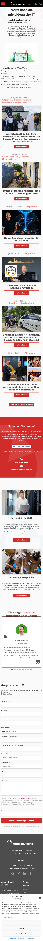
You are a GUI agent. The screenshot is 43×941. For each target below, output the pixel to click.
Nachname (4, 719)
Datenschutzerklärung (20, 798)
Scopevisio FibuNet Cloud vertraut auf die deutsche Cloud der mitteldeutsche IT (21, 387)
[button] (40, 898)
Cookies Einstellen (21, 934)
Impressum (31, 938)
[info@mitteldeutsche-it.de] (21, 465)
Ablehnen (21, 928)
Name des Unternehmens (9, 736)
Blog (24, 892)
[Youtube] (12, 873)
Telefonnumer (5, 728)
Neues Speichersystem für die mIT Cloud (21, 239)
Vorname (4, 710)
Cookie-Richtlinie (14, 938)
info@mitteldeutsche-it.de (21, 469)
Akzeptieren (21, 923)
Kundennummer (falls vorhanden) (12, 745)
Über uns (25, 885)
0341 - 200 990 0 (21, 462)
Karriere (25, 889)
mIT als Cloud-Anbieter (10, 890)
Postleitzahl (5, 763)
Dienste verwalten (8, 917)
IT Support (26, 882)
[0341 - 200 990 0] (21, 459)
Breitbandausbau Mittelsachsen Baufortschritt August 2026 (21, 192)
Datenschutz (23, 938)
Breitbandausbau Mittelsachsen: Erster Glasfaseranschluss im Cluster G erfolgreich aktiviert (21, 337)
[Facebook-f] (30, 873)
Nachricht (4, 780)
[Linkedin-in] (24, 873)
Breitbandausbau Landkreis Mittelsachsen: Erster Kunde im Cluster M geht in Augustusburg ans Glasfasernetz (21, 138)
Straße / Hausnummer (8, 754)
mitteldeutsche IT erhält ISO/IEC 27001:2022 (21, 286)
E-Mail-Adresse (6, 701)
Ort (2, 771)
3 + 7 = (3, 810)
